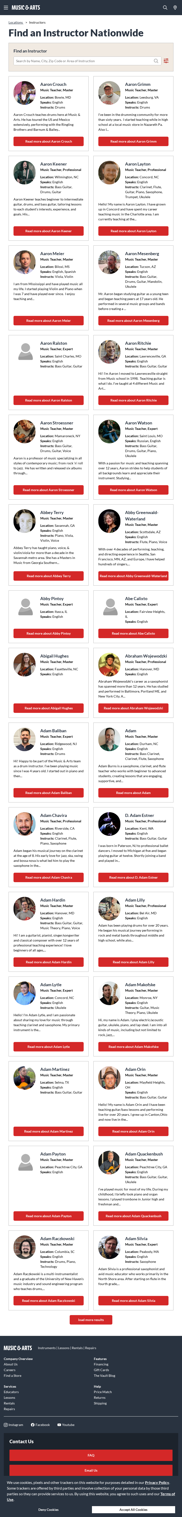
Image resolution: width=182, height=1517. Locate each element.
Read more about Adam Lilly (133, 962)
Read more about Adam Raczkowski (48, 1301)
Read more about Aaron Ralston (48, 400)
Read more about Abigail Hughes (49, 708)
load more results (91, 1320)
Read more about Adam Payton (49, 1216)
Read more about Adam (133, 793)
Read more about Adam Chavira (48, 877)
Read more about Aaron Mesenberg (133, 320)
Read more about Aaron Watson (133, 490)
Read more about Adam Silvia (133, 1301)
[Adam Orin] (110, 1078)
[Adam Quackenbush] (110, 1162)
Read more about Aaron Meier (48, 320)
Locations (16, 22)
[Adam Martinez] (25, 1078)
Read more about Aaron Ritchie (133, 400)
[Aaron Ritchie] (110, 352)
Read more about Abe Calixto (133, 633)
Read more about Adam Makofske (134, 1047)
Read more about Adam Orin (133, 1131)
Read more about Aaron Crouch (48, 141)
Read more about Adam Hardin (49, 962)
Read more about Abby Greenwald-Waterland (133, 576)
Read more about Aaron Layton (133, 231)
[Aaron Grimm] (110, 93)
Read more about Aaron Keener (48, 231)
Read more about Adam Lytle (48, 1047)
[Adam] (110, 739)
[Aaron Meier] (25, 262)
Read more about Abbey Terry (49, 576)
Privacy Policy (157, 1482)
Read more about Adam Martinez (48, 1131)
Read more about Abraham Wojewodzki (133, 708)
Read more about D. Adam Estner (133, 877)
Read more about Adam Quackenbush (133, 1216)
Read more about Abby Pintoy (49, 633)
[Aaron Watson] (110, 431)
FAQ (91, 1455)
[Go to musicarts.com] (26, 7)
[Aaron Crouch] (25, 93)
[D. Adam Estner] (110, 824)
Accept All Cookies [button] (133, 1510)
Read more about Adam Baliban (48, 793)
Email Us (91, 1470)
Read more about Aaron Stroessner (48, 490)
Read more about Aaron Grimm (133, 141)
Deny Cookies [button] (48, 1510)
